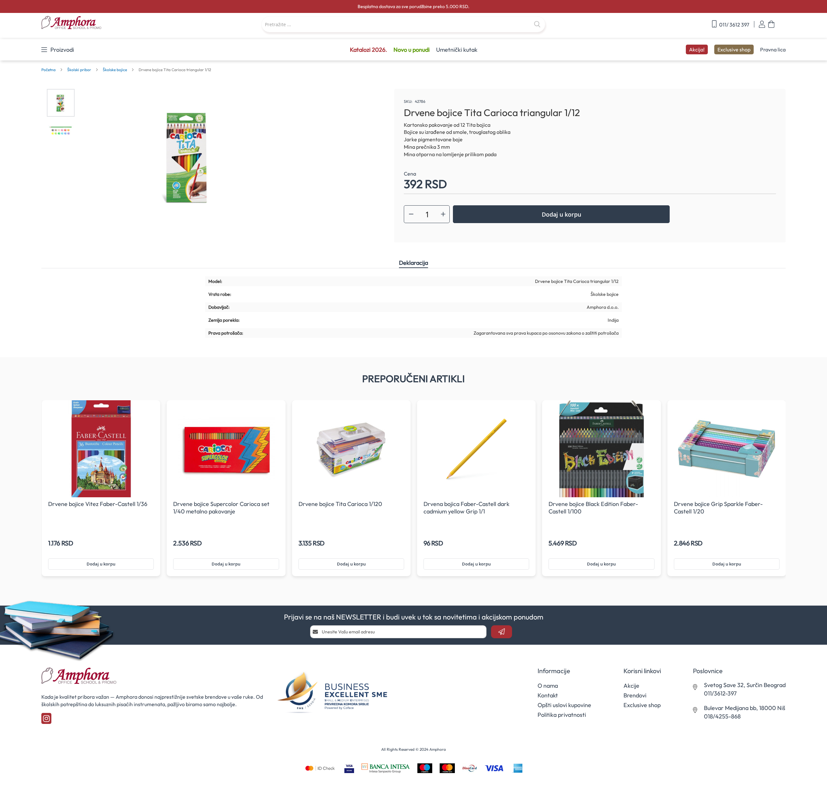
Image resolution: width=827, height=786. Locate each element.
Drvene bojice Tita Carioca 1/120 (340, 504)
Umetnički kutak (456, 49)
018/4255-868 (722, 716)
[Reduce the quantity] (411, 214)
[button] (61, 103)
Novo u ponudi (411, 49)
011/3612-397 (720, 693)
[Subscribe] (501, 631)
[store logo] (104, 23)
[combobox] (403, 24)
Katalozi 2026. (368, 49)
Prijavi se (762, 24)
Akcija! (697, 49)
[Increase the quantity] (443, 214)
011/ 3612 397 (733, 24)
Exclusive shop (733, 49)
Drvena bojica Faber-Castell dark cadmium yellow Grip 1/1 (466, 507)
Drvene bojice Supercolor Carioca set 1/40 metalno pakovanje (221, 507)
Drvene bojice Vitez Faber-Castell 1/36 (97, 504)
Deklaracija (413, 262)
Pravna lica (773, 49)
